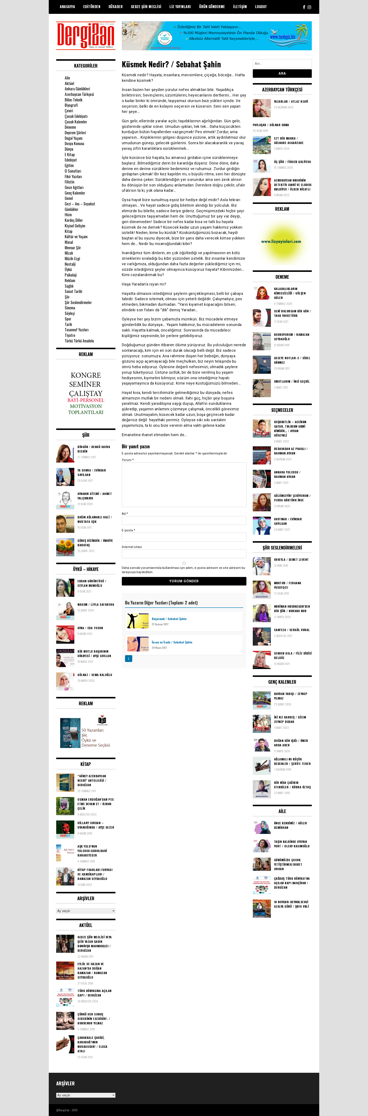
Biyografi (71, 105)
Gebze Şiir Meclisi (146, 6)
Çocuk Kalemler (76, 121)
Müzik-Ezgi (72, 258)
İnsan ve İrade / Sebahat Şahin (172, 642)
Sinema (70, 307)
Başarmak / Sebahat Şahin (169, 618)
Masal (69, 242)
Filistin (69, 182)
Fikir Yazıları (73, 176)
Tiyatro (70, 335)
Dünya (69, 149)
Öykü (68, 269)
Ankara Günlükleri (77, 88)
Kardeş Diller (74, 220)
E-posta (128, 530)
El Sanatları (73, 171)
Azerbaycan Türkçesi (79, 94)
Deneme (70, 127)
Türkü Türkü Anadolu (79, 340)
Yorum (128, 460)
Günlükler (71, 209)
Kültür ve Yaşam (76, 236)
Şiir (67, 297)
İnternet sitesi (132, 547)
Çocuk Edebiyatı (76, 116)
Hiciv (68, 214)
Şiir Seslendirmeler (78, 302)
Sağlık (69, 286)
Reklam (70, 280)
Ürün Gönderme (212, 6)
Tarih (68, 324)
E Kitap (70, 154)
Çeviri (69, 110)
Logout (261, 6)
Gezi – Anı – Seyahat (80, 203)
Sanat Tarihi (73, 291)
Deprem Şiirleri (75, 132)
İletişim (240, 6)
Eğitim (69, 165)
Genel (69, 198)
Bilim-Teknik (73, 99)
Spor (68, 319)
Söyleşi (70, 313)
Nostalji (70, 264)
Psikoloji (71, 275)
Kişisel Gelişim (75, 225)
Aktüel (69, 83)
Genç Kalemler (75, 193)
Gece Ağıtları (74, 187)
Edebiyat (71, 160)
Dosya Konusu (74, 143)
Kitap (68, 231)
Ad (125, 513)
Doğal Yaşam (73, 138)
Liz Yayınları (180, 6)
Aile (67, 78)
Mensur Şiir (73, 247)
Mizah (69, 253)
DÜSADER (116, 6)
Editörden (92, 6)
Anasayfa (67, 6)
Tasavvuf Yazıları (77, 329)
